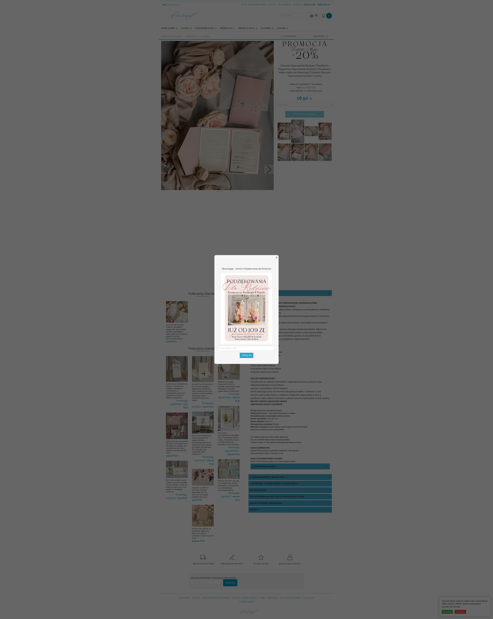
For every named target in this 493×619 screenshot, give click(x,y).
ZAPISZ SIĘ (246, 355)
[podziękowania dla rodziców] (246, 308)
